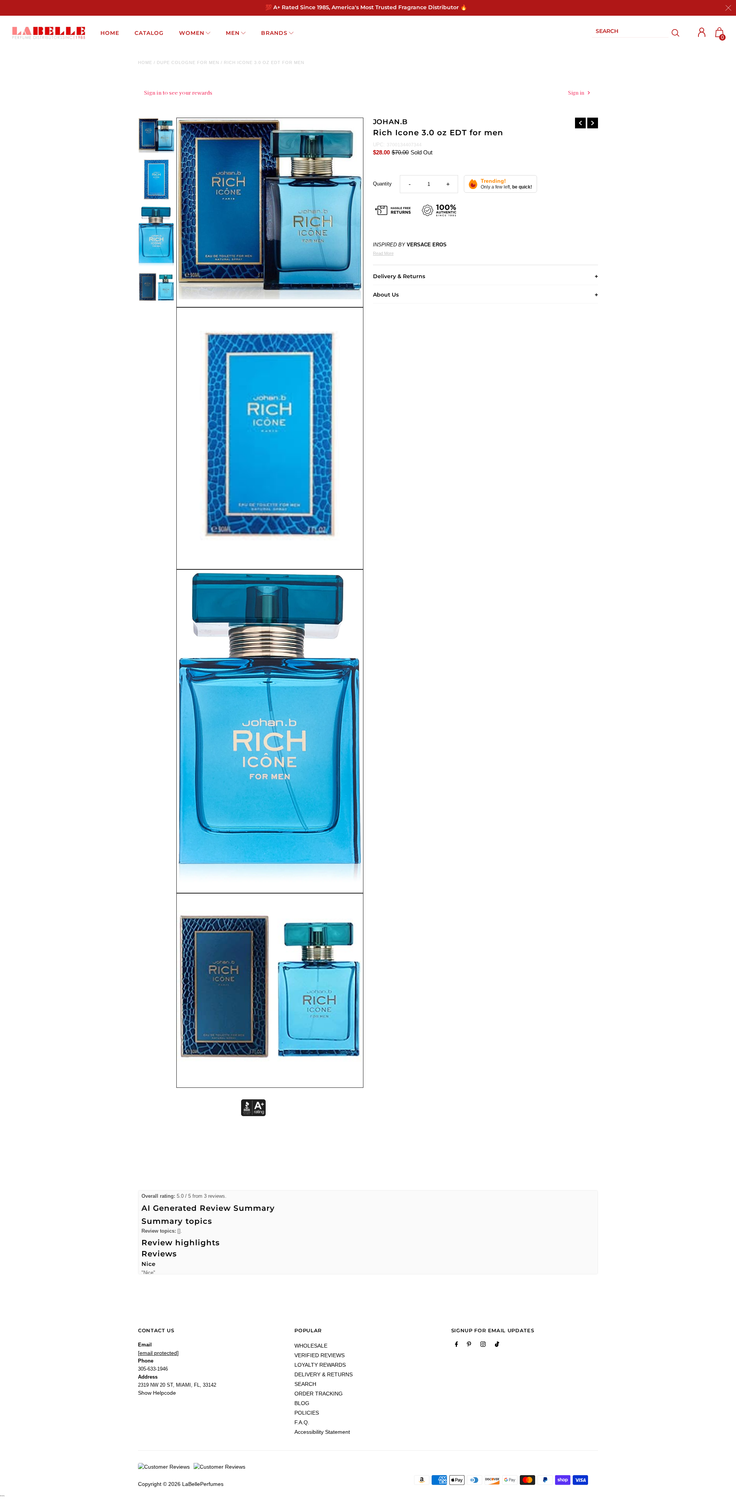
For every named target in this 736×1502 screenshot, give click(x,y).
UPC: (379, 145)
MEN (233, 33)
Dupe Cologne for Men (188, 62)
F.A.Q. (301, 1422)
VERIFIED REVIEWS (319, 1355)
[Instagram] (483, 1345)
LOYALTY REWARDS (320, 1365)
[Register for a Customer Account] (702, 32)
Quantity (382, 184)
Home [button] (109, 33)
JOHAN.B (390, 122)
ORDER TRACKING (318, 1393)
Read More (383, 253)
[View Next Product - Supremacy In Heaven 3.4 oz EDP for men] (592, 123)
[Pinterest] (469, 1345)
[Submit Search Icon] (676, 33)
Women (191, 33)
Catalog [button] (149, 33)
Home (145, 62)
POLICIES (306, 1413)
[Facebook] (456, 1345)
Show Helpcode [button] (157, 1393)
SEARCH (305, 1384)
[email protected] (158, 1353)
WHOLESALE (310, 1346)
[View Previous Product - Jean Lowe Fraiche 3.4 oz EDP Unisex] (580, 123)
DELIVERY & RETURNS (323, 1374)
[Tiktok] (497, 1345)
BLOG (301, 1403)
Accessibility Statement (322, 1432)
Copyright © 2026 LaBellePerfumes (180, 1484)
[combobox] (630, 33)
